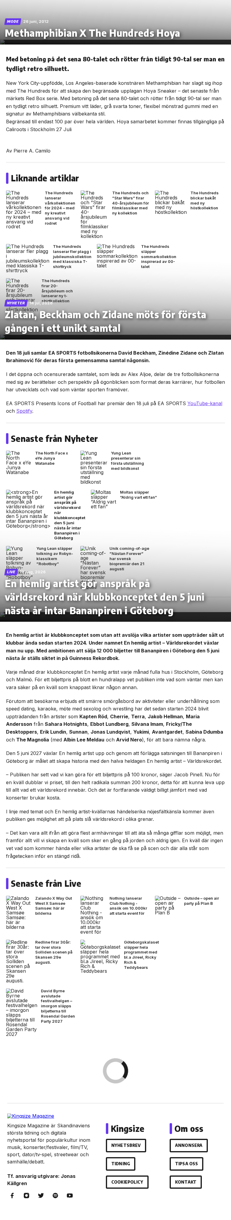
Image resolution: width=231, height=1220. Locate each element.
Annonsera (188, 1145)
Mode (13, 21)
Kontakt (185, 1182)
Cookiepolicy (127, 1182)
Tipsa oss (186, 1163)
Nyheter (16, 303)
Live (11, 572)
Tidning (120, 1163)
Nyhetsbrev (126, 1145)
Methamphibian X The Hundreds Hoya (92, 33)
